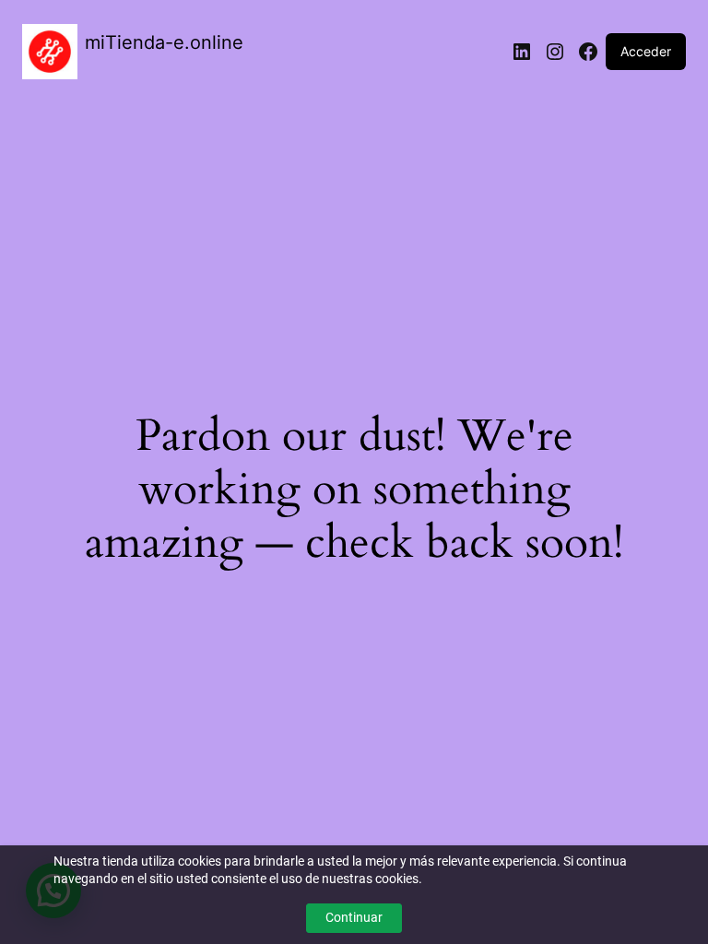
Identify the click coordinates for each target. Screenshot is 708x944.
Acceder (645, 51)
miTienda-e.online (164, 42)
